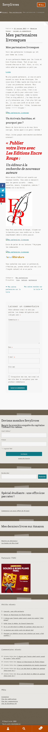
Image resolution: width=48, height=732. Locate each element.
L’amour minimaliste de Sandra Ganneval (31, 665)
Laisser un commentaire (22, 31)
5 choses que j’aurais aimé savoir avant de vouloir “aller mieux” (24, 619)
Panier (37, 727)
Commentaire (13, 319)
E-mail (11, 357)
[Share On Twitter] (2, 190)
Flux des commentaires (9, 701)
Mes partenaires (15, 12)
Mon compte (8, 728)
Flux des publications (8, 699)
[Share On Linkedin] (2, 195)
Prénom (3, 440)
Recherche (24, 728)
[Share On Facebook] (2, 185)
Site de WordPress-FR (9, 704)
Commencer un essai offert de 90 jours (15, 511)
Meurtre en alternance (9, 541)
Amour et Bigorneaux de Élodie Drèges (17, 615)
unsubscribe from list (24, 458)
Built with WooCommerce (12, 724)
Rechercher (5, 473)
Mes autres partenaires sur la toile (13, 289)
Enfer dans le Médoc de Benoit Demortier (19, 623)
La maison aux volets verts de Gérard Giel (18, 630)
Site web (11, 367)
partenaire (33, 280)
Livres (8, 72)
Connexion (5, 697)
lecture (24, 280)
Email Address (6, 431)
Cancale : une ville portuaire (14, 611)
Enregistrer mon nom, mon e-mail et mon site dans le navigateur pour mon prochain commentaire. (23, 379)
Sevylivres (11, 4)
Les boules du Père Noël (9, 543)
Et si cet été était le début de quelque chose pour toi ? (24, 627)
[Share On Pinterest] (2, 200)
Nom (10, 347)
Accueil (5, 12)
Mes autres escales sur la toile (33, 288)
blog (18, 280)
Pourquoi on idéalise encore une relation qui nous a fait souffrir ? (24, 634)
